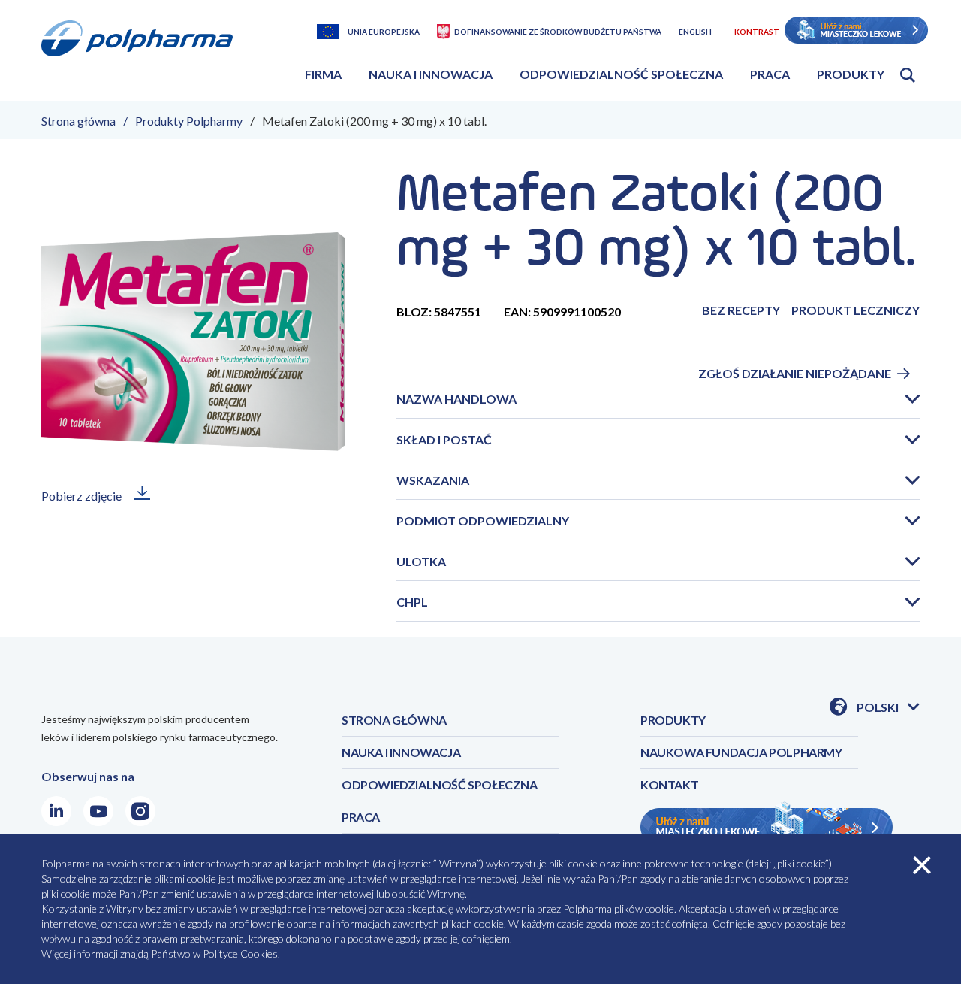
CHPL (412, 602)
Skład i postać (444, 439)
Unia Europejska (384, 31)
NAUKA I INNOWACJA (401, 752)
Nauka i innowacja (431, 74)
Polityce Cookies (240, 953)
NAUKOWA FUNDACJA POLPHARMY (741, 752)
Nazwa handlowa (456, 399)
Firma (323, 74)
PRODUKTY (673, 720)
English (695, 31)
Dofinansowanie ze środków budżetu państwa (557, 31)
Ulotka (421, 561)
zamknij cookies (922, 865)
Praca (770, 74)
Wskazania (432, 480)
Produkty (850, 74)
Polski (888, 708)
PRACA (361, 817)
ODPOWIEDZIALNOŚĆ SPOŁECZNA (440, 784)
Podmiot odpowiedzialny (482, 520)
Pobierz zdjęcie (81, 496)
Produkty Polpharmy (189, 121)
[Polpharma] (142, 56)
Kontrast (756, 31)
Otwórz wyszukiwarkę (907, 75)
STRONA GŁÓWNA (394, 720)
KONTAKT (669, 784)
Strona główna (78, 121)
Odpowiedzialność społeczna (621, 74)
